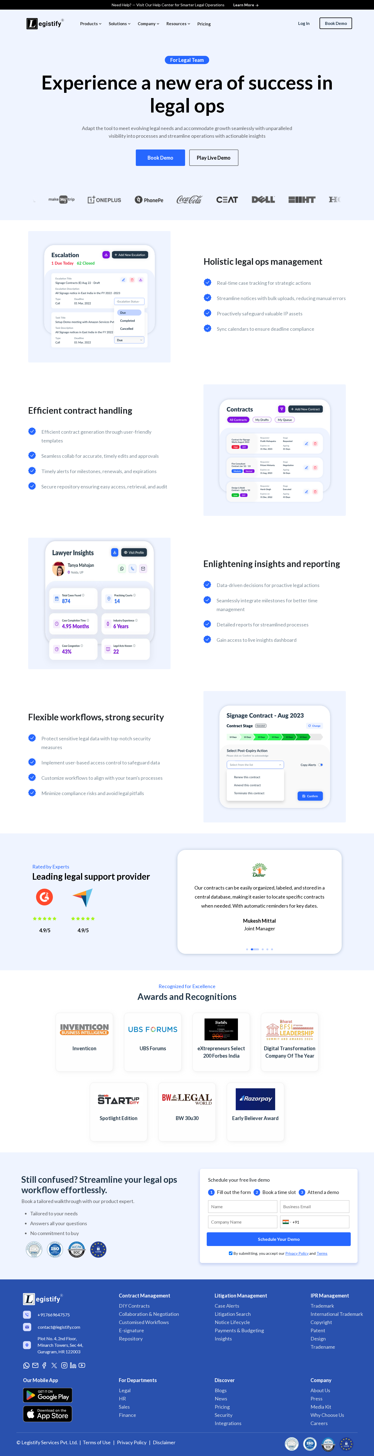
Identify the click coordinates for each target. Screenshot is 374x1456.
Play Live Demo (214, 158)
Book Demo (160, 158)
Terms (322, 1253)
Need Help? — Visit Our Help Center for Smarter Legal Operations (183, 4)
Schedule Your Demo (279, 1239)
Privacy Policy (297, 1253)
